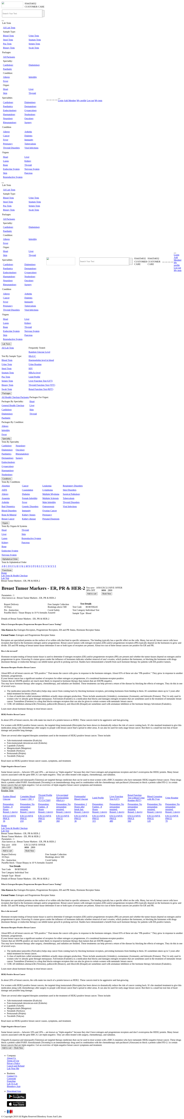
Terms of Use (13, 1061)
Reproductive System (12, 177)
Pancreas (28, 173)
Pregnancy (8, 144)
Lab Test (5, 578)
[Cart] (172, 262)
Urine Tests (34, 35)
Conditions (6, 479)
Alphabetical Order (10, 559)
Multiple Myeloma (50, 494)
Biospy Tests (9, 48)
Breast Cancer (8, 519)
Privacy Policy (13, 1063)
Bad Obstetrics (8, 506)
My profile (81, 100)
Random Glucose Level (39, 352)
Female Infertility (30, 498)
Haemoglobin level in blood (41, 360)
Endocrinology (10, 110)
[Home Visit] (169, 262)
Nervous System (31, 169)
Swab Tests (34, 48)
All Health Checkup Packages (15, 397)
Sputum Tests (35, 40)
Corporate (11, 1078)
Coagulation (27, 490)
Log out (90, 100)
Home (4, 573)
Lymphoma (47, 490)
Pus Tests (7, 44)
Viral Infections (31, 148)
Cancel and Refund (15, 1066)
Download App (14, 1091)
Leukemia (46, 486)
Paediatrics (8, 106)
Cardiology (8, 65)
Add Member (70, 100)
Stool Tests (8, 40)
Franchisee (7, 570)
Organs (5, 523)
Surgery (28, 122)
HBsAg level (35, 372)
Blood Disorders (9, 510)
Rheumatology (9, 122)
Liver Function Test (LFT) (41, 381)
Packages (6, 393)
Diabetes (28, 136)
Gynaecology (30, 110)
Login (60, 100)
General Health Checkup (13, 405)
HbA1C (32, 356)
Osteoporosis (48, 506)
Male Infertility (49, 502)
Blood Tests (8, 35)
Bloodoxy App (13, 1086)
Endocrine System (11, 169)
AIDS (4, 490)
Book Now (106, 594)
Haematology (9, 114)
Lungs (6, 161)
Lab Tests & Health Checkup (14, 575)
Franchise (11, 1081)
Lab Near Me (13, 1068)
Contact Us (12, 1076)
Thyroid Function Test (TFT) (42, 385)
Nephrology (29, 114)
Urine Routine (35, 364)
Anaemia (6, 498)
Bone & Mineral (9, 515)
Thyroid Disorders (11, 148)
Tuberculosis (30, 144)
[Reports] (166, 262)
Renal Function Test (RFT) (41, 389)
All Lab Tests (9, 27)
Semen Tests (34, 44)
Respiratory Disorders (73, 486)
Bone (5, 165)
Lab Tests (6, 344)
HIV (31, 368)
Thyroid (32, 93)
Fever (5, 81)
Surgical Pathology (71, 494)
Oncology (28, 118)
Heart (5, 89)
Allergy (6, 77)
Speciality (6, 439)
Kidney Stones (28, 515)
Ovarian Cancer (49, 510)
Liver (31, 89)
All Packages (9, 57)
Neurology (8, 118)
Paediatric (7, 69)
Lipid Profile (34, 377)
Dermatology (30, 106)
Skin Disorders (69, 490)
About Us (11, 1058)
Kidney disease (29, 519)
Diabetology (34, 65)
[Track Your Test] (163, 262)
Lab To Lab (12, 1083)
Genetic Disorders (30, 506)
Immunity (28, 140)
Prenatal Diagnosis (50, 519)
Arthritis (28, 131)
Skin (5, 93)
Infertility (33, 77)
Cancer (6, 136)
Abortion (6, 486)
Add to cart (91, 594)
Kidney (27, 161)
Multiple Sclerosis (50, 498)
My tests (98, 100)
